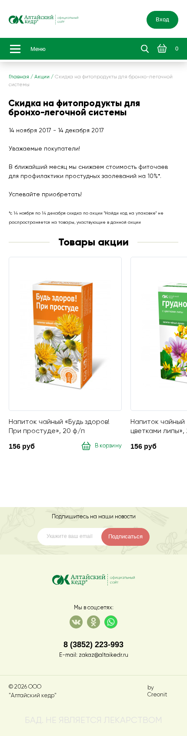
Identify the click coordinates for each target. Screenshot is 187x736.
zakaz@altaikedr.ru (103, 655)
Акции (42, 77)
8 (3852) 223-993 (93, 644)
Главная (19, 77)
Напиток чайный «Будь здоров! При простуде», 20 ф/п (59, 426)
